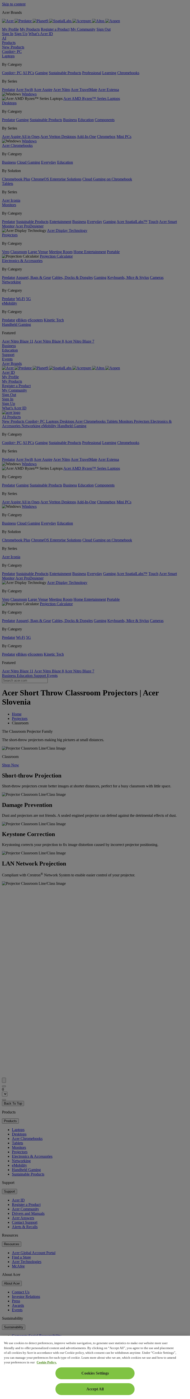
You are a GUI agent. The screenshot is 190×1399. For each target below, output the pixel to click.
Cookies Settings (95, 1373)
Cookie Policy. (47, 1362)
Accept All (95, 1389)
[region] (95, 1367)
